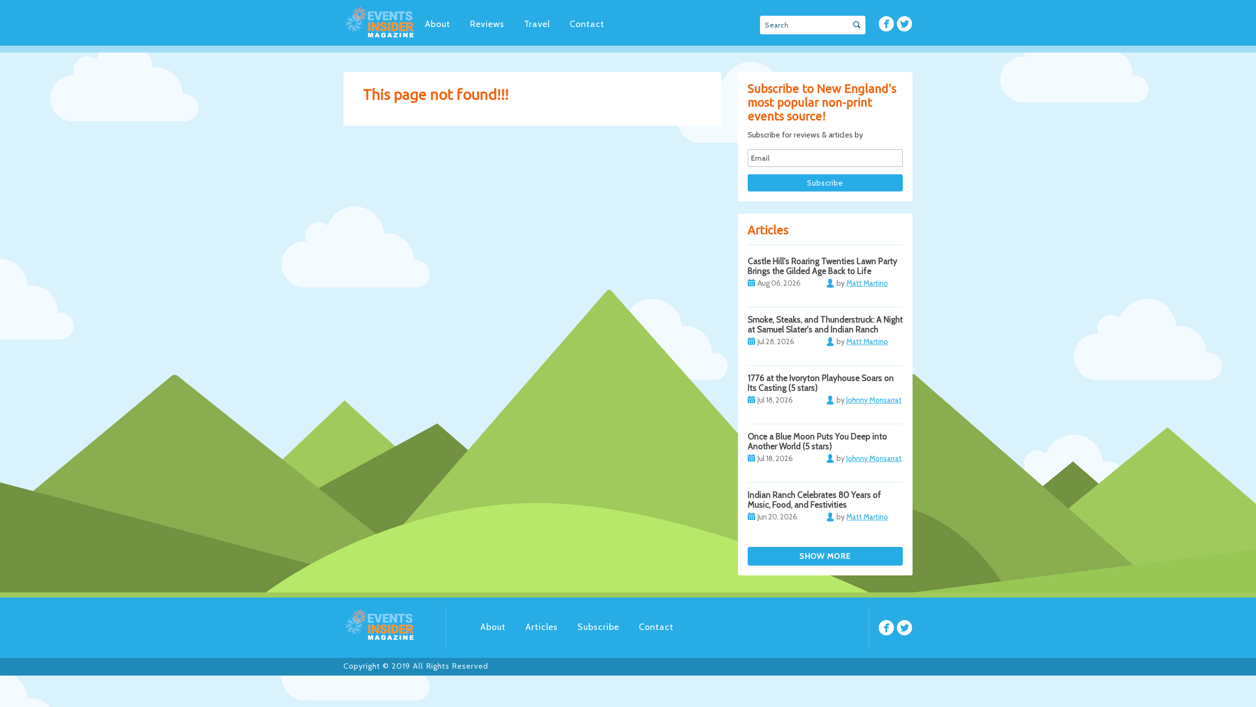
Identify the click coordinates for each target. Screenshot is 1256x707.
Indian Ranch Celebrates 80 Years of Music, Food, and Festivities (814, 500)
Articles (541, 627)
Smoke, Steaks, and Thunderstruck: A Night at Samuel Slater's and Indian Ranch (825, 324)
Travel (537, 24)
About (437, 24)
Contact (587, 24)
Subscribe (598, 627)
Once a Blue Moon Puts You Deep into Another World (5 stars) (817, 441)
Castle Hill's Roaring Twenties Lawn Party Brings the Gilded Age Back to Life (822, 266)
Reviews (487, 24)
